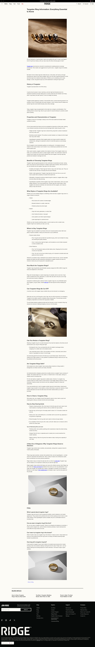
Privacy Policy (83, 607)
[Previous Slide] (1, 1)
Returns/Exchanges (70, 612)
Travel (38, 612)
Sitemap (67, 616)
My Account (68, 607)
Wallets (38, 607)
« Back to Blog (30, 582)
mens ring (46, 282)
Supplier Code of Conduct (56, 616)
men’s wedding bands (42, 470)
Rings (38, 610)
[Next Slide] (3, 1)
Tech (38, 614)
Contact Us (82, 616)
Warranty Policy (83, 610)
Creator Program (55, 612)
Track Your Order (69, 610)
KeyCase (38, 616)
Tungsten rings (30, 66)
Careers (53, 610)
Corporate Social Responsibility (54, 618)
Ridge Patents (54, 614)
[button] (78, 3)
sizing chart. (57, 461)
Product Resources (84, 614)
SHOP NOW (52, 1)
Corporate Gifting (55, 621)
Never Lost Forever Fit (38, 466)
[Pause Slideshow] (4, 1)
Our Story (53, 607)
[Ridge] (47, 4)
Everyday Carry (40, 618)
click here (38, 640)
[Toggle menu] (2, 3)
